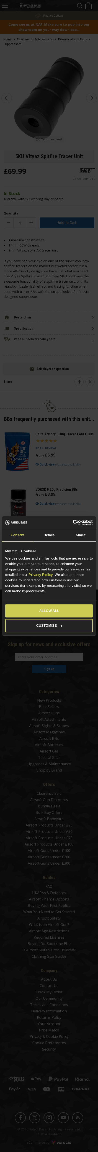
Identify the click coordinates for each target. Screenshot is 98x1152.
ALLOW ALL (49, 611)
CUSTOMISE (46, 625)
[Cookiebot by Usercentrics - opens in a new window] (73, 522)
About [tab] (80, 535)
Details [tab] (49, 535)
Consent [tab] (17, 535)
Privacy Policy (40, 575)
